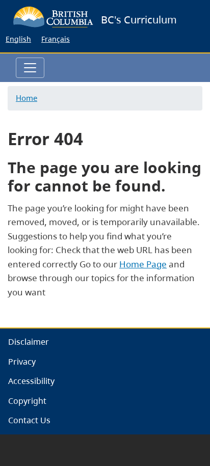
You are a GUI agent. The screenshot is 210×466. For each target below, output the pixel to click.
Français (55, 39)
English (18, 39)
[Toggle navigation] (30, 68)
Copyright (27, 400)
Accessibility (31, 381)
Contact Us (29, 420)
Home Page (143, 264)
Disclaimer (28, 341)
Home (26, 98)
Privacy (22, 361)
